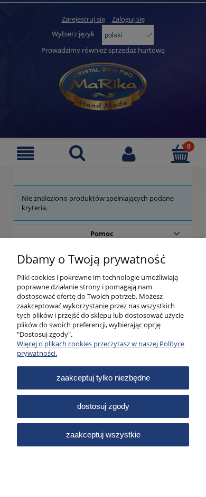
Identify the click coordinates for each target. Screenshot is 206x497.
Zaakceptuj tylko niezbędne (103, 377)
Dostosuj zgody (103, 406)
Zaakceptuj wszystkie (103, 434)
